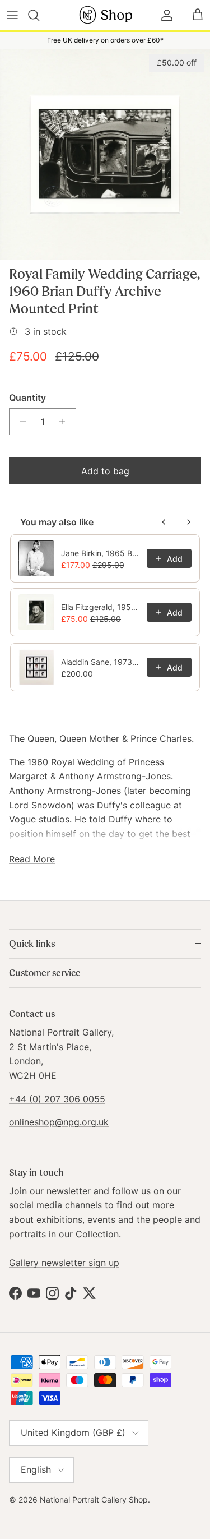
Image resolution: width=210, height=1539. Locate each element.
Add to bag (105, 471)
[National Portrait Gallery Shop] (105, 15)
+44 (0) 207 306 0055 (57, 1098)
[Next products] (188, 522)
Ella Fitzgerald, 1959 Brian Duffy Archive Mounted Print (100, 607)
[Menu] (12, 15)
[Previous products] (164, 522)
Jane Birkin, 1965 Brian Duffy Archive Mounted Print (100, 553)
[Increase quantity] (65, 421)
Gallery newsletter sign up (64, 1262)
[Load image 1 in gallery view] (105, 154)
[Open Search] (40, 15)
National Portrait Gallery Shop (94, 1499)
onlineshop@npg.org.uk (59, 1121)
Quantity (27, 397)
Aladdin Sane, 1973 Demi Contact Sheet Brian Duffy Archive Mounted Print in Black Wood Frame (100, 662)
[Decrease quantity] (20, 421)
